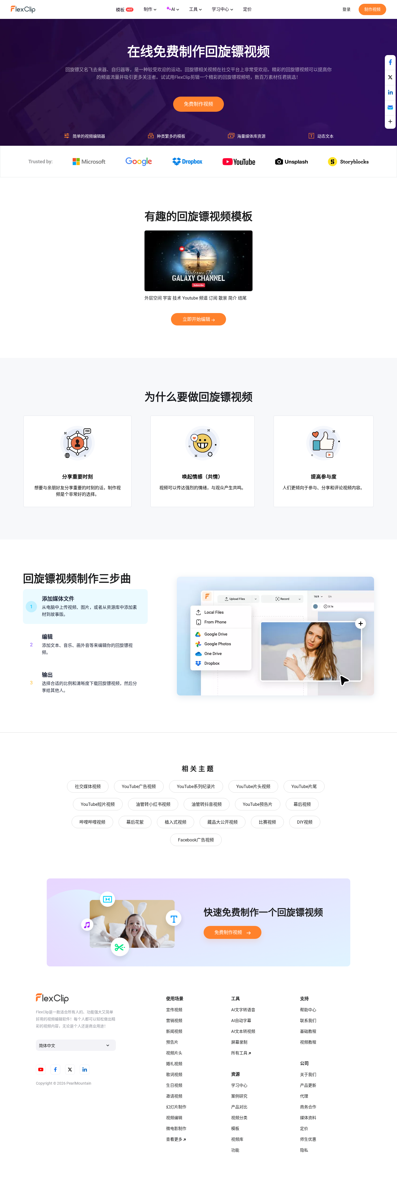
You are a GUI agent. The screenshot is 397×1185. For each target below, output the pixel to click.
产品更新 (308, 1085)
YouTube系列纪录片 (196, 786)
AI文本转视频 (243, 1031)
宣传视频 (174, 1009)
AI (173, 9)
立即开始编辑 (196, 319)
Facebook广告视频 (196, 840)
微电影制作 (176, 1128)
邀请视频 (174, 1096)
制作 (148, 9)
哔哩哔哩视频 (92, 822)
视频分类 (239, 1117)
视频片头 (174, 1053)
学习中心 (220, 9)
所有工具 (239, 1053)
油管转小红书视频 (153, 804)
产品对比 (239, 1107)
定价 (247, 9)
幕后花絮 (135, 822)
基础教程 (308, 1031)
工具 (193, 9)
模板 (120, 9)
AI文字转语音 (243, 1009)
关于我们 (308, 1074)
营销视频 (174, 1020)
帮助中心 (308, 1009)
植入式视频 (175, 822)
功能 (235, 1150)
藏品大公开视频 (222, 822)
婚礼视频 (174, 1063)
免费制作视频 (198, 104)
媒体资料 (308, 1117)
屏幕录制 (239, 1042)
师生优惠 (308, 1139)
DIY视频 (304, 822)
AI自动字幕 (241, 1020)
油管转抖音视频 (206, 804)
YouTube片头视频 (253, 786)
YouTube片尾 (304, 786)
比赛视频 (267, 822)
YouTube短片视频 (98, 804)
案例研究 (239, 1096)
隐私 (304, 1150)
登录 (346, 9)
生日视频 (174, 1085)
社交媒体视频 (88, 786)
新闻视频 (174, 1031)
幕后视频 (302, 804)
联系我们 (308, 1020)
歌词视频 (174, 1074)
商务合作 (308, 1107)
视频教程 (308, 1042)
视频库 (237, 1139)
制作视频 (372, 9)
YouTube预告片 (257, 804)
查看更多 (174, 1139)
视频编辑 (174, 1117)
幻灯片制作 (176, 1107)
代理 (304, 1096)
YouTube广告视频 (139, 786)
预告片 (172, 1042)
